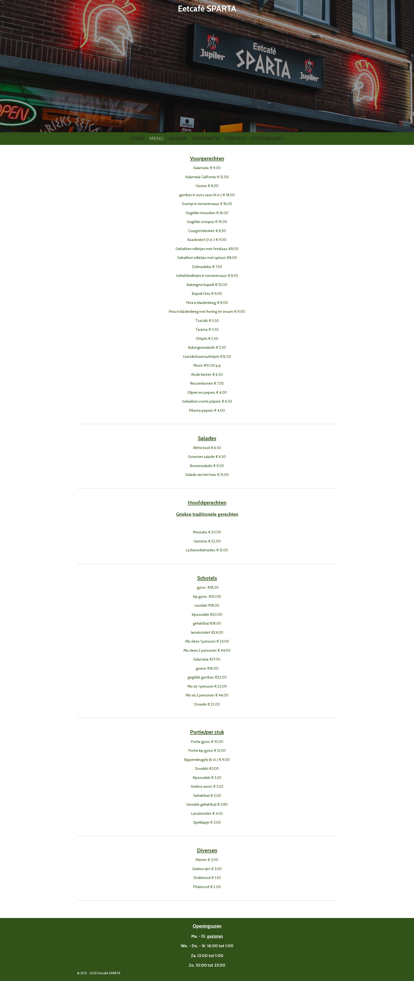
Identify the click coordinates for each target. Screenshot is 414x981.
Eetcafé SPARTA (207, 8)
